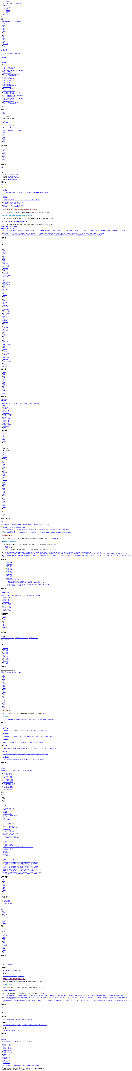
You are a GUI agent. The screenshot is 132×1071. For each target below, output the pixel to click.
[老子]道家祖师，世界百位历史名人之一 (13, 202)
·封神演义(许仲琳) (23, 742)
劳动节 (5, 474)
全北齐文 (5, 363)
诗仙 (4, 675)
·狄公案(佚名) (27, 759)
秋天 (4, 697)
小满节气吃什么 (7, 71)
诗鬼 (4, 682)
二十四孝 (5, 314)
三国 (4, 913)
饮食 (4, 438)
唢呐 (19, 1019)
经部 (4, 149)
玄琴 (29, 1019)
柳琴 (32, 1019)
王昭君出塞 (45, 719)
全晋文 (5, 347)
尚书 (4, 255)
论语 (12, 176)
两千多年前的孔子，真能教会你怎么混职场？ (14, 230)
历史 (4, 28)
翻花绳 (19, 976)
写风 (4, 703)
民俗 (4, 26)
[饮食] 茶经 (6, 600)
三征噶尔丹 (6, 855)
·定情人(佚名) (37, 730)
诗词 (4, 617)
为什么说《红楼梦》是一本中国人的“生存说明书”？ (38, 230)
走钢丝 (9, 970)
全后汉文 (5, 356)
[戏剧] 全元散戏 (7, 1045)
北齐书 (5, 295)
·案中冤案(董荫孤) (7, 759)
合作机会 (16, 1065)
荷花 (4, 707)
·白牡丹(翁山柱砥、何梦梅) (9, 748)
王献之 (5, 932)
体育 (4, 35)
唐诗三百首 (10, 177)
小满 (4, 492)
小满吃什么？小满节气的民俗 (10, 75)
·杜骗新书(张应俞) (16, 736)
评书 (13, 1030)
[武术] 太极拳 (6, 1063)
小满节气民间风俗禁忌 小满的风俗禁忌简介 (13, 70)
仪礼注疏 (5, 268)
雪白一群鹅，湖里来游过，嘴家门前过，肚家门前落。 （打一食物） (20, 867)
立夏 (4, 491)
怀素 (4, 937)
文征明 (5, 944)
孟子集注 (5, 269)
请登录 (15, 3)
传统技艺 (40, 524)
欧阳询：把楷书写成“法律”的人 (40, 995)
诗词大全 (35, 638)
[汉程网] (1, 17)
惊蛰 (4, 485)
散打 (7, 964)
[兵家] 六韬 (6, 423)
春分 (4, 486)
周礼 (4, 252)
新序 (4, 333)
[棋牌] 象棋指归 (7, 1054)
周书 (4, 296)
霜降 (4, 507)
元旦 (4, 470)
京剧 (4, 1025)
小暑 (4, 497)
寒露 (4, 505)
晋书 (4, 286)
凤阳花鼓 (18, 527)
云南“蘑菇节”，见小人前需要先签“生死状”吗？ (39, 555)
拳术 (4, 964)
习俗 (4, 435)
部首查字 (5, 662)
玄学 (4, 389)
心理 (4, 46)
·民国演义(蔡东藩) (25, 754)
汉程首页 (3, 1065)
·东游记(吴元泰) (15, 742)
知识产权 (20, 1065)
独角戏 (16, 1030)
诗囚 (4, 685)
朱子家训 (16, 176)
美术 (4, 885)
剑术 (9, 964)
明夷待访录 (6, 309)
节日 (4, 433)
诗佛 (4, 676)
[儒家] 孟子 (6, 426)
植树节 (5, 475)
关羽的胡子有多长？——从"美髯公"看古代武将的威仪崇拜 (18, 847)
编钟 (17, 1019)
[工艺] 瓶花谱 (6, 606)
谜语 (4, 624)
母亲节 (5, 480)
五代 (17, 672)
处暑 (4, 501)
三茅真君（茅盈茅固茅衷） (10, 815)
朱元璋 (5, 951)
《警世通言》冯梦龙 (8, 780)
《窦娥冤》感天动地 (8, 848)
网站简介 (7, 1065)
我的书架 (8, 11)
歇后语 (5, 625)
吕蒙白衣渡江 (7, 852)
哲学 (4, 34)
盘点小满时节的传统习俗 (9, 96)
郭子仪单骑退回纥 (8, 845)
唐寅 (4, 947)
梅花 (4, 706)
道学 (4, 156)
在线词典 (5, 653)
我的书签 (8, 12)
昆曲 (20, 1025)
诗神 (4, 679)
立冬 (4, 508)
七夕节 (5, 459)
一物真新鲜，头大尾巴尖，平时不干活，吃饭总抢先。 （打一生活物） (20, 862)
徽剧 (37, 1025)
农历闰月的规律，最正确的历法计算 (24, 552)
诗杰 (4, 683)
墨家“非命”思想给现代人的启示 (74, 233)
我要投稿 (5, 14)
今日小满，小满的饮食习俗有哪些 (11, 92)
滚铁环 (15, 976)
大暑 (4, 498)
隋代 (13, 672)
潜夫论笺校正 (6, 313)
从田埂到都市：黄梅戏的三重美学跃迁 (14, 1000)
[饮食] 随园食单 (7, 603)
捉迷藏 (22, 976)
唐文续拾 (5, 339)
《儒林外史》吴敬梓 (8, 786)
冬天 (4, 699)
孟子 (4, 249)
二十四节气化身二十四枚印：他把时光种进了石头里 (71, 997)
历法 (4, 36)
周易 (4, 258)
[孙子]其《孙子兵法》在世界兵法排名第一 (13, 206)
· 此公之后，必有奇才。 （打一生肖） (15, 585)
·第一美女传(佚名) (29, 730)
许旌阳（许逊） (7, 814)
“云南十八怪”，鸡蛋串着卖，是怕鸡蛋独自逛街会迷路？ (69, 555)
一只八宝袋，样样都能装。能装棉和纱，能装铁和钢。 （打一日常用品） (21, 866)
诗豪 (4, 688)
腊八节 (5, 467)
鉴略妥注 (5, 319)
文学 (4, 31)
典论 (4, 336)
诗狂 (4, 686)
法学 (4, 159)
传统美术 (36, 524)
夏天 (4, 696)
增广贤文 (14, 179)
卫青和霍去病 (7, 849)
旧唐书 (5, 302)
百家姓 (12, 174)
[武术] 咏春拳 (6, 1058)
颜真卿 (5, 935)
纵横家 (5, 383)
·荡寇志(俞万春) (53, 748)
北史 (4, 297)
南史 (4, 299)
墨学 (4, 157)
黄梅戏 (7, 1025)
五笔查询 (5, 656)
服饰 (4, 439)
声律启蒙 (5, 330)
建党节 (5, 477)
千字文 (16, 174)
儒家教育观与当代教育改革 (95, 235)
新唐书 (5, 303)
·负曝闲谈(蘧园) (48, 736)
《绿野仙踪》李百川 (8, 789)
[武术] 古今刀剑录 (7, 1053)
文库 (4, 41)
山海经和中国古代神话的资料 (11, 837)
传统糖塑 (13, 527)
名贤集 (5, 335)
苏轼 (4, 948)
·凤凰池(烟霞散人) (44, 730)
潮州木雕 (22, 527)
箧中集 (5, 366)
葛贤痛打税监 (51, 719)
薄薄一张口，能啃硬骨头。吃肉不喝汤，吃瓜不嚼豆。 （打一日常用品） (21, 863)
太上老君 (6, 816)
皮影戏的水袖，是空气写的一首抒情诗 (84, 995)
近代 (4, 923)
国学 (4, 25)
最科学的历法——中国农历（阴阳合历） (14, 555)
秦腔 (46, 1025)
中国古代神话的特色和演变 (10, 827)
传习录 (5, 316)
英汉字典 (31, 638)
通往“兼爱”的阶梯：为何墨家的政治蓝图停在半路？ (15, 233)
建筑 (4, 441)
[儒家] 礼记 (6, 421)
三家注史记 (6, 279)
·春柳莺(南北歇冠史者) (18, 730)
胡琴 (22, 1019)
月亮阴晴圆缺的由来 (8, 808)
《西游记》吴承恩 (7, 773)
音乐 (4, 880)
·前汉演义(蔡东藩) (43, 754)
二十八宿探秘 (7, 830)
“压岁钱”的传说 (7, 719)
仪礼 (4, 250)
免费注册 (19, 3)
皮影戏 (23, 1025)
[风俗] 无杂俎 (6, 597)
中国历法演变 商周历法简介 (65, 554)
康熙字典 (7, 638)
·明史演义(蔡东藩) (34, 754)
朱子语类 (5, 322)
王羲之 (5, 931)
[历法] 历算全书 (7, 610)
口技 (4, 970)
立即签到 (5, 121)
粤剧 (15, 1025)
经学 (4, 387)
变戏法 (13, 970)
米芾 (4, 942)
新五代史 (5, 306)
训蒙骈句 (5, 327)
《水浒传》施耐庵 (7, 774)
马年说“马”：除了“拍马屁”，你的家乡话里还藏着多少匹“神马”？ (21, 554)
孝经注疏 (5, 273)
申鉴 (4, 324)
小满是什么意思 (7, 87)
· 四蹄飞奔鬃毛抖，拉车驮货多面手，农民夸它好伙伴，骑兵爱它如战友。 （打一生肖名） (28, 582)
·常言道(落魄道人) (7, 736)
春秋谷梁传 (6, 266)
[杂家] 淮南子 (6, 420)
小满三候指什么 (7, 84)
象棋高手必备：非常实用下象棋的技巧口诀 (43, 997)
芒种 (4, 494)
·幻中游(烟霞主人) (40, 742)
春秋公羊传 (6, 265)
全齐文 (5, 340)
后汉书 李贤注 (6, 282)
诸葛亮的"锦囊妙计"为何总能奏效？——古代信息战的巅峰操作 (26, 719)
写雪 (4, 702)
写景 (4, 692)
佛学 (4, 390)
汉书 (4, 280)
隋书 (4, 300)
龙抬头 (5, 455)
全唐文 (5, 346)
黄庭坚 (5, 941)
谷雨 (4, 489)
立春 (4, 482)
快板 (10, 1030)
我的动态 (5, 5)
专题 (4, 42)
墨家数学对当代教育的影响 (57, 235)
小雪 (4, 509)
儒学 (4, 155)
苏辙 (4, 950)
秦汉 (4, 911)
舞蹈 (4, 881)
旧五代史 (5, 305)
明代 (4, 920)
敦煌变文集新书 (7, 344)
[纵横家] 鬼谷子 (7, 408)
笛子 (14, 1019)
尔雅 (4, 262)
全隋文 (5, 354)
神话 (4, 621)
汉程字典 (3, 638)
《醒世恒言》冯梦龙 (8, 782)
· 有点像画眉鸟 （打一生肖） (13, 579)
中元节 (5, 461)
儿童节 (5, 478)
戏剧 (4, 882)
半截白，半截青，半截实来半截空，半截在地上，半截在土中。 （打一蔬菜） (22, 872)
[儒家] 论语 (6, 405)
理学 (4, 392)
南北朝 (9, 672)
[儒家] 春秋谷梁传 (7, 414)
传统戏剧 (18, 524)
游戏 (4, 891)
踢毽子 (5, 976)
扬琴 (24, 1019)
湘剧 (35, 1025)
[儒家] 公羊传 (6, 418)
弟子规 (9, 176)
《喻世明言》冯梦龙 (8, 779)
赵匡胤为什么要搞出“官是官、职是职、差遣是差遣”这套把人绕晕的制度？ (69, 230)
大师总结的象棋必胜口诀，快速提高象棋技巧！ (17, 997)
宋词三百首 (16, 177)
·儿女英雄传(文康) (34, 759)
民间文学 (5, 524)
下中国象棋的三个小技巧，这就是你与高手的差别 (89, 1000)
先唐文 (5, 350)
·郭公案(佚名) (42, 759)
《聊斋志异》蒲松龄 (8, 777)
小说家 (5, 386)
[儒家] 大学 (6, 411)
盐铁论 (5, 320)
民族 (4, 436)
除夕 (4, 468)
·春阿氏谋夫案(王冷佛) (17, 759)
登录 (4, 113)
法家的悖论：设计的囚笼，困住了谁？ (57, 233)
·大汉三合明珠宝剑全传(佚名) (33, 748)
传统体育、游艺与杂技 (28, 524)
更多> (2, 167)
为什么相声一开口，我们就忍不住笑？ (61, 995)
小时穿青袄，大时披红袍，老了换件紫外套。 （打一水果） (18, 865)
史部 (4, 150)
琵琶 (9, 1019)
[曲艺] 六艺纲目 (7, 1047)
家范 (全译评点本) (7, 312)
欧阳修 (5, 940)
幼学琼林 (10, 179)
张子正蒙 (5, 326)
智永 (4, 934)
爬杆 (19, 970)
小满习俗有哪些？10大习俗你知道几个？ (13, 95)
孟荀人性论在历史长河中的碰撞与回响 (41, 235)
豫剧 (13, 1025)
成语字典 (26, 638)
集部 (4, 153)
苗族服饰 (8, 527)
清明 (4, 488)
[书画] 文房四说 (7, 1050)
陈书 (4, 292)
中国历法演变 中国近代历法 (42, 552)
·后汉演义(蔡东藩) (7, 754)
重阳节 (5, 464)
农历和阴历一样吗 (8, 552)
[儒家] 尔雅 (6, 413)
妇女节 (5, 471)
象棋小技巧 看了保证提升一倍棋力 (64, 1000)
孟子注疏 (5, 276)
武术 (4, 887)
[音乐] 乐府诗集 (7, 1044)
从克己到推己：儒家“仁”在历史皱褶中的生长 (93, 233)
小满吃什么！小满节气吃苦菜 (10, 78)
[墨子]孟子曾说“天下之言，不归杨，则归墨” (14, 205)
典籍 (4, 39)
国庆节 (5, 465)
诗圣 (4, 680)
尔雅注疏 (5, 272)
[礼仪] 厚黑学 (6, 609)
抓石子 (12, 976)
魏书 (4, 293)
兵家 (4, 377)
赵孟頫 (5, 945)
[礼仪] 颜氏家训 (7, 607)
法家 (4, 376)
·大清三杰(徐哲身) (44, 748)
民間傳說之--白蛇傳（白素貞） (11, 833)
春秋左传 (5, 263)
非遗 (4, 45)
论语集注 (5, 270)
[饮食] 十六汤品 (7, 604)
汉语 (4, 29)
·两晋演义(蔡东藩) (16, 754)
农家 (4, 380)
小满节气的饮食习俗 (8, 77)
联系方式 (11, 1065)
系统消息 (8, 7)
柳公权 (5, 938)
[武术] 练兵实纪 (7, 1051)
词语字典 (21, 638)
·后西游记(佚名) (32, 742)
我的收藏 (8, 10)
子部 (4, 152)
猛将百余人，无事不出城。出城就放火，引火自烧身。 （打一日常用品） (21, 873)
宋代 (20, 672)
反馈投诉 (33, 1065)
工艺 (4, 442)
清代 (4, 921)
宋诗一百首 (6, 353)
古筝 (4, 1019)
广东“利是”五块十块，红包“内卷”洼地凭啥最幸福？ (65, 552)
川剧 (18, 1025)
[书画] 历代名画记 (7, 1048)
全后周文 (5, 359)
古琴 (12, 1019)
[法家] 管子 (6, 417)
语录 (4, 38)
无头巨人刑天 (7, 819)
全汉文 (5, 360)
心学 (4, 393)
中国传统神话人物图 (8, 832)
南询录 (5, 317)
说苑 (4, 329)
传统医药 (44, 524)
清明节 (5, 457)
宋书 (4, 287)
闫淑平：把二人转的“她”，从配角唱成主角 (99, 997)
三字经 (9, 174)
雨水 (4, 484)
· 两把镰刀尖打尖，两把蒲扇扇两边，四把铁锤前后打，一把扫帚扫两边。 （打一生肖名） (28, 584)
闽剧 (32, 1025)
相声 (4, 1030)
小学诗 (5, 310)
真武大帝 (6, 811)
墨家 (4, 374)
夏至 (4, 495)
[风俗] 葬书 (6, 599)
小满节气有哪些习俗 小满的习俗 (11, 74)
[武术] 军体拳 (6, 1060)
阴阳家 (5, 385)
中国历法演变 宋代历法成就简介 (48, 554)
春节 (4, 452)
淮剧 (43, 1025)
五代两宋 (5, 917)
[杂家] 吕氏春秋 (7, 424)
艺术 (4, 32)
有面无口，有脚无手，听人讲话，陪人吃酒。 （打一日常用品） (19, 870)
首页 (4, 23)
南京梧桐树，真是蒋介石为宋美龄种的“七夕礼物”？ (115, 554)
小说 (4, 619)
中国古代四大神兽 (8, 834)
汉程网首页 (6, 1)
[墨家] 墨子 (6, 427)
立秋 (4, 499)
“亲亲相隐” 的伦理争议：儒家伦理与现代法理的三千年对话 (17, 235)
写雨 (4, 700)
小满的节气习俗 (7, 73)
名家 (4, 379)
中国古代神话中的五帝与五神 (10, 836)
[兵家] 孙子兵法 (7, 407)
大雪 (4, 511)
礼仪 (4, 443)
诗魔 (4, 678)
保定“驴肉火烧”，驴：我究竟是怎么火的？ (97, 555)
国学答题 (5, 44)
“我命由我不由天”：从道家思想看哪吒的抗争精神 (77, 235)
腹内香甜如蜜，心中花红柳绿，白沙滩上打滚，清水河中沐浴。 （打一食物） (22, 869)
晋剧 (26, 1025)
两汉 (4, 672)
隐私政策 (29, 1065)
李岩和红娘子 (7, 854)
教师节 (5, 472)
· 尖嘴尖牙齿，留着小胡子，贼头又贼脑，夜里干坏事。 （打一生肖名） (23, 581)
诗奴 (4, 689)
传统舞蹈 (14, 524)
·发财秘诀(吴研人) (40, 736)
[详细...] (48, 212)
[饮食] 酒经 (6, 602)
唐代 (15, 672)
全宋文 (5, 343)
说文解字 (12, 638)
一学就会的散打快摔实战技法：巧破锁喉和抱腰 (39, 1000)
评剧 (10, 1025)
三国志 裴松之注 (7, 285)
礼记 (4, 253)
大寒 (4, 515)
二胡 (7, 1019)
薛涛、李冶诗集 (7, 362)
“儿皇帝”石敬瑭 (7, 844)
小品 (19, 1030)
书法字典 (17, 638)
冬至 (4, 512)
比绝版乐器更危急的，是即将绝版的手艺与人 (16, 995)
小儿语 (5, 323)
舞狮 (16, 970)
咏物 (4, 693)
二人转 (7, 1030)
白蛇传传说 (3, 527)
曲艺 (21, 524)
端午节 (5, 458)
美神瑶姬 (6, 812)
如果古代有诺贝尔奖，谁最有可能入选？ (97, 230)
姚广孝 (5, 952)
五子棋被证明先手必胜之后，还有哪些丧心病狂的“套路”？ (112, 995)
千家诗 (5, 349)
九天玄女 (6, 818)
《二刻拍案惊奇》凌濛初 (9, 784)
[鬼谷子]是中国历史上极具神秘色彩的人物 (13, 204)
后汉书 (5, 283)
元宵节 (5, 454)
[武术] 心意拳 (6, 1057)
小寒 (4, 514)
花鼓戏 (40, 1025)
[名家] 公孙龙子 (7, 415)
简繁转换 (5, 658)
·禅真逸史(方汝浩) (21, 748)
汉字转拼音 (6, 659)
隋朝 (4, 915)
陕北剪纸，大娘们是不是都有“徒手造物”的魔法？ (87, 554)
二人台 (29, 1025)
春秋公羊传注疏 (7, 275)
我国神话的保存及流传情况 (10, 826)
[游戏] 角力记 (6, 1055)
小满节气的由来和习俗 (8, 68)
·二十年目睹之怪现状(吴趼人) (28, 736)
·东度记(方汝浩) (7, 742)
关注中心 (5, 8)
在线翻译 (5, 663)
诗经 (4, 256)
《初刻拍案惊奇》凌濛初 (9, 783)
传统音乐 (9, 524)
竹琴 (27, 1019)
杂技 (4, 888)
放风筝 (8, 976)
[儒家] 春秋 (6, 410)
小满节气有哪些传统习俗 (9, 67)
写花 (4, 705)
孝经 (4, 259)
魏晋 (7, 672)
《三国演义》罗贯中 (8, 776)
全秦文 (5, 364)
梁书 (4, 290)
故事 (4, 622)
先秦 (2, 672)
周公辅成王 (6, 851)
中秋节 (5, 462)
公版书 (5, 627)
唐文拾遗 (5, 341)
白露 (4, 502)
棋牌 (4, 890)
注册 (4, 112)
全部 (2, 524)
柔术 (11, 964)
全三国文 (5, 351)
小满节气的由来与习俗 (8, 80)
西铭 (4, 332)
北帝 (4, 809)
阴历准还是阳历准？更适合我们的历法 (90, 552)
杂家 (4, 382)
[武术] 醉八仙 (6, 1061)
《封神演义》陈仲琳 (8, 787)
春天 (4, 694)
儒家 (4, 372)
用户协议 (25, 1065)
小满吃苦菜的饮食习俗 (8, 101)
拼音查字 (5, 661)
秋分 (4, 504)
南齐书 (5, 289)
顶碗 (7, 970)
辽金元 (5, 918)
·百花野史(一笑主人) (8, 730)
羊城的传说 (6, 829)
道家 (4, 373)
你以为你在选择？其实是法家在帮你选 (38, 233)
